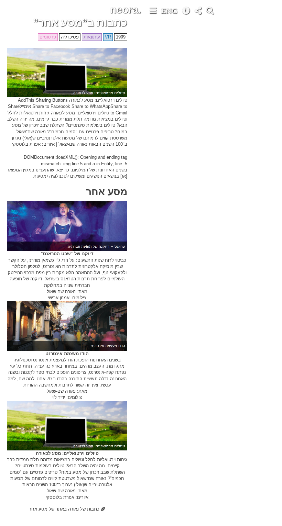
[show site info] (187, 11)
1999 (121, 37)
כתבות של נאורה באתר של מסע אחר (65, 509)
